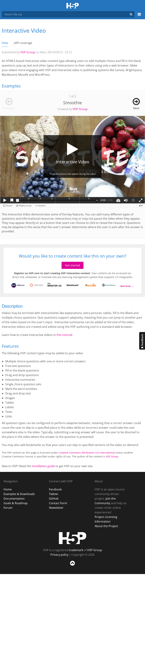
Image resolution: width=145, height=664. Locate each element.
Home (8, 489)
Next (136, 108)
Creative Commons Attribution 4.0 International (87, 452)
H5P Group (27, 52)
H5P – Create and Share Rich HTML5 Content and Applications (72, 6)
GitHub (54, 498)
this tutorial (64, 335)
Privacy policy (59, 555)
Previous (9, 108)
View (5, 43)
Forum (8, 508)
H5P (72, 538)
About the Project (106, 526)
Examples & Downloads (19, 494)
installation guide (43, 466)
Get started (72, 265)
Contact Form (58, 503)
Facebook (55, 489)
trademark (76, 550)
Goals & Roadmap (16, 503)
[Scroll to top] (72, 566)
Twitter (53, 494)
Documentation (14, 498)
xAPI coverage (23, 43)
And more (125, 286)
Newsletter (56, 508)
